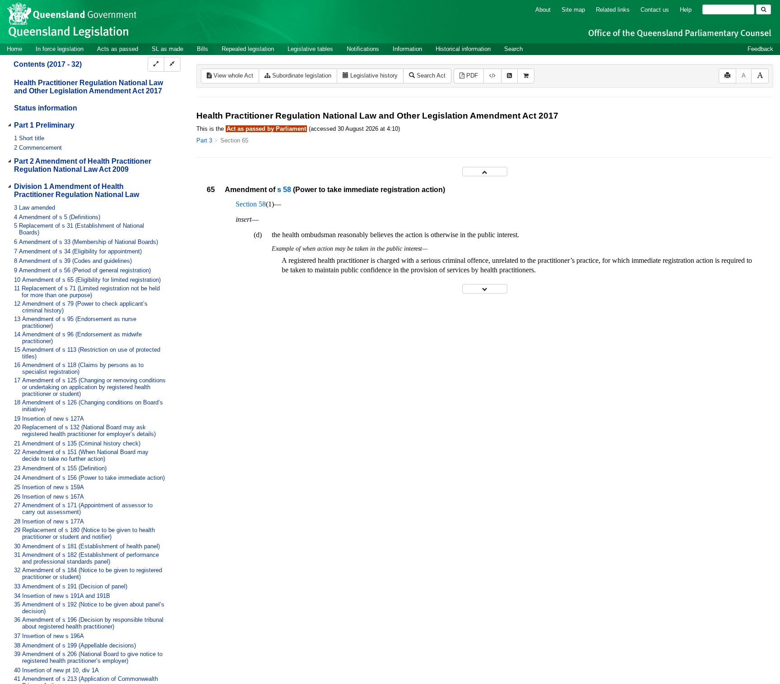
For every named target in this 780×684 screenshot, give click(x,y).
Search (513, 49)
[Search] (763, 9)
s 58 (284, 189)
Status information (45, 108)
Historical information (463, 49)
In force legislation (60, 49)
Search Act (430, 75)
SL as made (167, 49)
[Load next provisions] (484, 289)
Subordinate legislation (300, 75)
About (543, 9)
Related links (613, 9)
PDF (471, 75)
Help (686, 9)
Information (407, 49)
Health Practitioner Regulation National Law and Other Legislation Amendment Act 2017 (88, 87)
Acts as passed (117, 49)
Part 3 (204, 140)
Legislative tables (310, 49)
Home (14, 49)
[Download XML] (492, 76)
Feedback (760, 49)
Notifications (363, 49)
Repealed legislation (248, 49)
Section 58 (251, 204)
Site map (573, 9)
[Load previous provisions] (484, 171)
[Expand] (156, 64)
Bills (202, 49)
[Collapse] (172, 64)
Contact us (655, 9)
